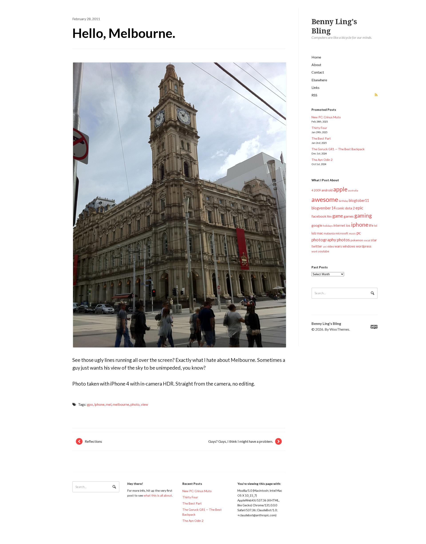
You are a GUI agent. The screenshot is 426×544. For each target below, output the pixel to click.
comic (340, 208)
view (144, 404)
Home (316, 57)
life (371, 225)
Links (316, 87)
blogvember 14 (323, 208)
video (330, 246)
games (349, 216)
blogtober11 (359, 200)
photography (324, 239)
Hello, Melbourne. (123, 33)
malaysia (329, 233)
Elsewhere (319, 80)
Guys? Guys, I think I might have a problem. (240, 441)
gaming (363, 215)
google (317, 225)
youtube (323, 251)
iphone (359, 224)
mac (320, 233)
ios (348, 225)
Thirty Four (319, 128)
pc (359, 232)
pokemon (357, 240)
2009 (317, 190)
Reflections (93, 441)
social (367, 240)
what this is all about (158, 495)
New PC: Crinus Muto (326, 117)
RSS (314, 95)
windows (349, 246)
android (327, 190)
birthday (343, 200)
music (352, 233)
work (315, 251)
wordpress (363, 246)
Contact (318, 72)
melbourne (121, 404)
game (337, 215)
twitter (317, 246)
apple (340, 189)
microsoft (341, 233)
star (374, 240)
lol (375, 225)
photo (135, 404)
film (329, 216)
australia (353, 190)
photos (343, 239)
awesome (325, 199)
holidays (328, 225)
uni (325, 246)
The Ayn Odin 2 (322, 160)
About (316, 64)
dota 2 (350, 208)
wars (338, 246)
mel (108, 404)
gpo (90, 404)
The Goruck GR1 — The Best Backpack (338, 149)
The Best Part (321, 138)
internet (339, 225)
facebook (319, 216)
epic (359, 207)
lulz (314, 233)
